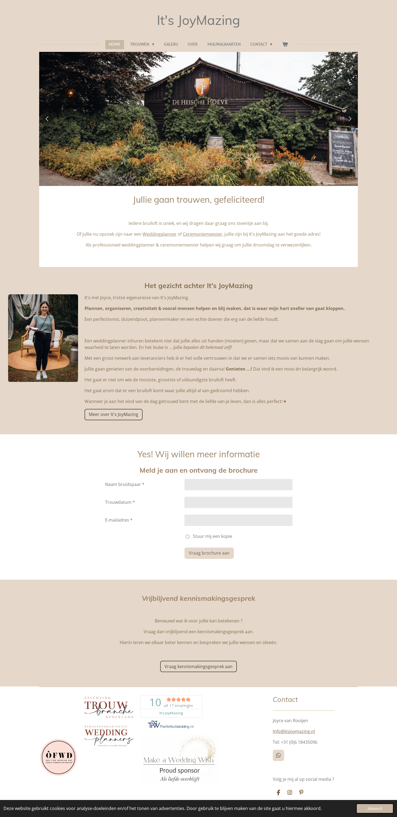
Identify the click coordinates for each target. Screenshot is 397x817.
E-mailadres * (119, 520)
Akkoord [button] (375, 808)
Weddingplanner (160, 234)
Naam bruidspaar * (124, 484)
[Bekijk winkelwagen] (284, 44)
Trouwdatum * (120, 502)
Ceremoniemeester (202, 234)
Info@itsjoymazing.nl (294, 731)
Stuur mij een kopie (212, 536)
